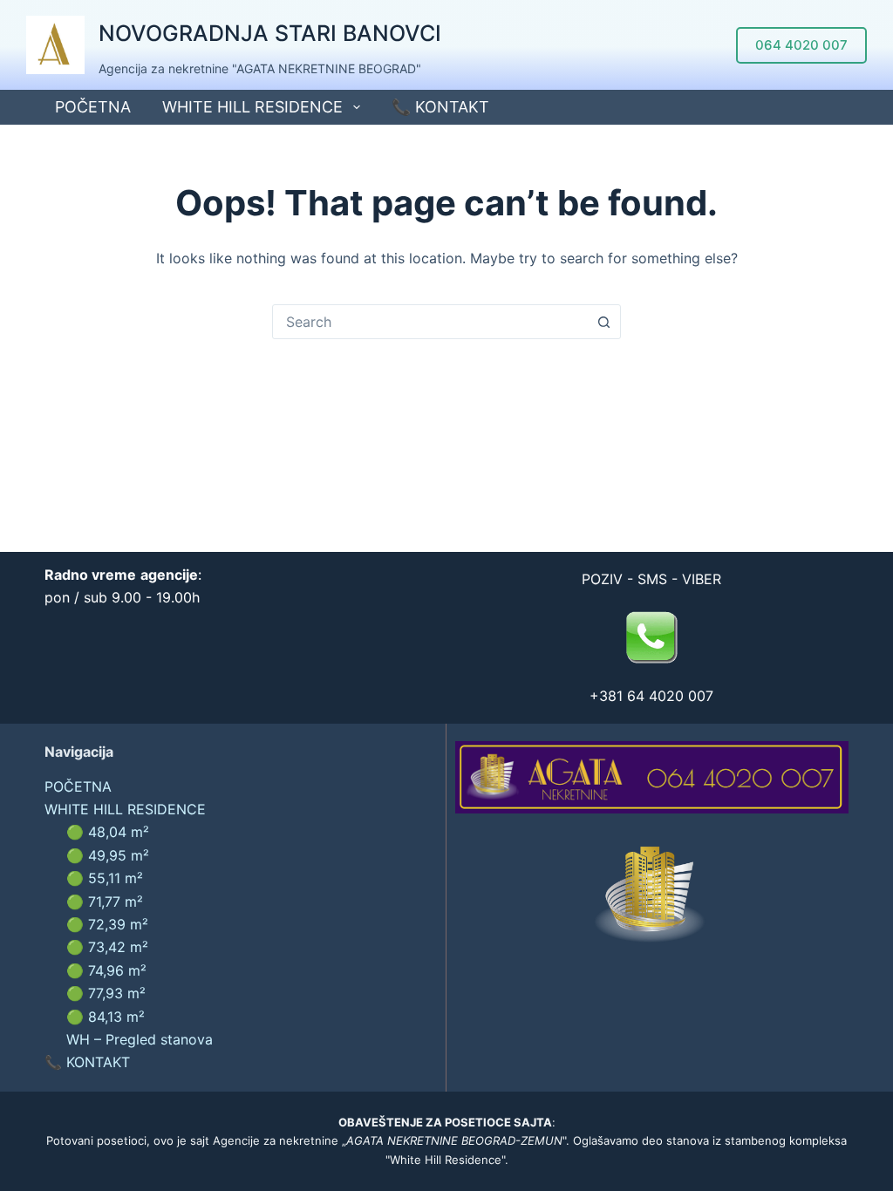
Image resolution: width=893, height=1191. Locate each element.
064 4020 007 (801, 45)
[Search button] (603, 321)
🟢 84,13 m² (105, 1016)
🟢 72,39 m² (107, 924)
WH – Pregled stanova (139, 1039)
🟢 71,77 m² (104, 901)
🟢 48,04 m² (107, 832)
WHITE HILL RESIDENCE (252, 107)
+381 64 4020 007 (651, 695)
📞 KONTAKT (440, 107)
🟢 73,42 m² (107, 947)
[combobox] (430, 321)
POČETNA (93, 107)
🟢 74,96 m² (106, 970)
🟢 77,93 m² (106, 993)
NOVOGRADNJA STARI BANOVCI (270, 33)
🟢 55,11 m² (104, 878)
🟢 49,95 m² (107, 855)
